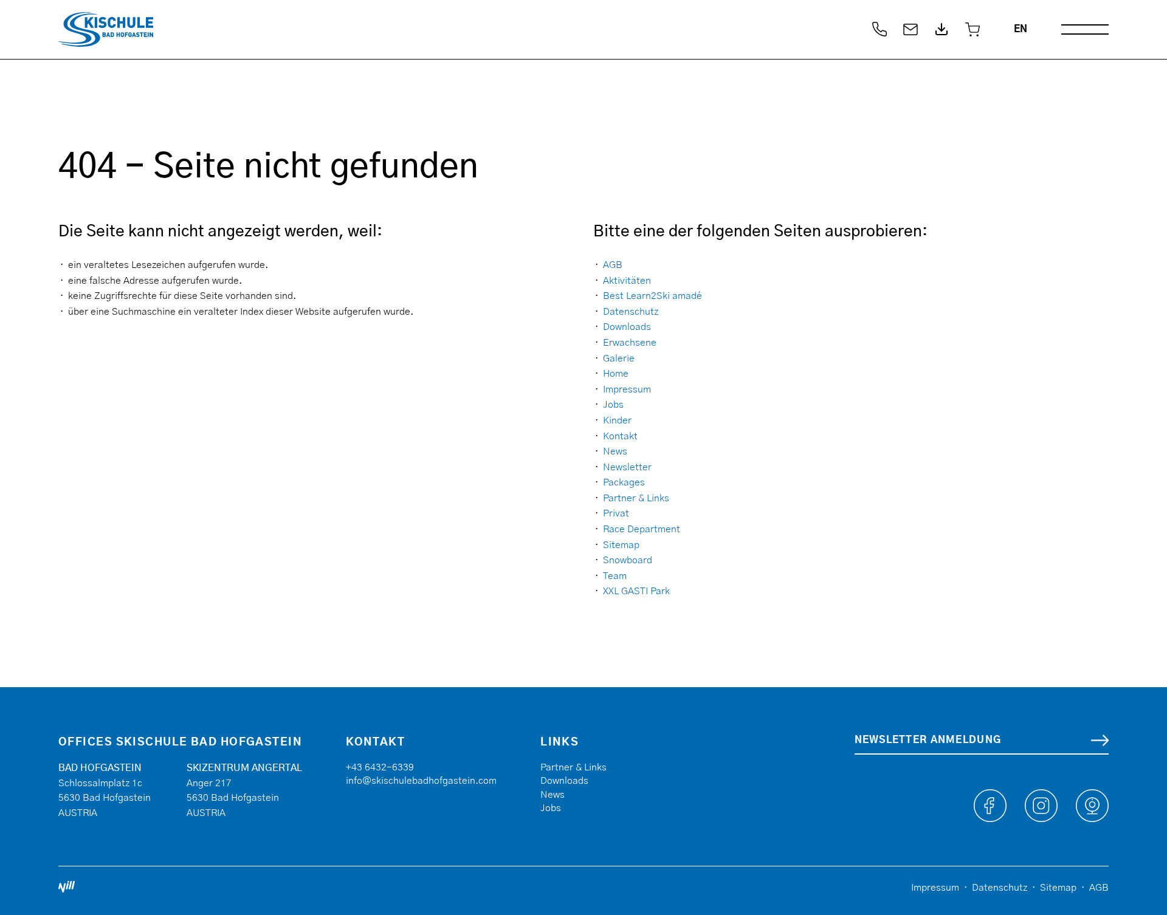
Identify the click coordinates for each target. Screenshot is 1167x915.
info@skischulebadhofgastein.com (421, 781)
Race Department (641, 529)
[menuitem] (1020, 29)
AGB (612, 265)
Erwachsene (629, 343)
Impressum (627, 389)
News (615, 451)
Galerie (619, 358)
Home (615, 374)
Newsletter (627, 467)
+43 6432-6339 (380, 767)
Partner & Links (636, 498)
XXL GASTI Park (636, 591)
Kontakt (620, 436)
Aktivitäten (627, 281)
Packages (624, 482)
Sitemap (621, 545)
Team (615, 576)
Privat (616, 513)
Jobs (613, 405)
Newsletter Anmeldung (928, 740)
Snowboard (627, 560)
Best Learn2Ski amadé (652, 296)
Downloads (627, 327)
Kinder (617, 420)
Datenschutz (630, 312)
